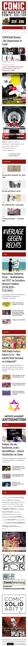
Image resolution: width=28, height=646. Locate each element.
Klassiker (10, 512)
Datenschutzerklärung (20, 644)
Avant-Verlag (19, 497)
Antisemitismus (5, 497)
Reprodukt (11, 519)
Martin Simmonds (15, 144)
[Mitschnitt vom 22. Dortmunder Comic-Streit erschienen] (6, 485)
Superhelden (12, 526)
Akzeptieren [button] (10, 644)
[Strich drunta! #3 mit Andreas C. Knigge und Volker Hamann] (6, 386)
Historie (17, 509)
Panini (14, 517)
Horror (21, 509)
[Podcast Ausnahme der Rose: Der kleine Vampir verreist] (6, 378)
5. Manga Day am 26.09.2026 (18, 320)
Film (6, 188)
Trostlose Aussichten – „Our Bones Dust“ (13, 219)
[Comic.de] (14, 8)
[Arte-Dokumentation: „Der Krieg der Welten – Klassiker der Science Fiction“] (6, 469)
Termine (5, 254)
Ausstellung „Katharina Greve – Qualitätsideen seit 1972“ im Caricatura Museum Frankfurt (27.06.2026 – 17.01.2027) (13, 282)
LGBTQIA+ (18, 512)
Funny (13, 506)
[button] (14, 21)
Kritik (3, 172)
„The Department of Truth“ (11, 69)
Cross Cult (21, 502)
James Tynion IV (6, 144)
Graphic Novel (8, 508)
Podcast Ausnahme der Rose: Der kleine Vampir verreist (18, 376)
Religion (5, 519)
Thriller (19, 526)
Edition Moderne (15, 504)
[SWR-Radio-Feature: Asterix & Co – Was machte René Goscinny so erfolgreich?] (14, 348)
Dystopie (10, 142)
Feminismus (9, 506)
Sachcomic (18, 519)
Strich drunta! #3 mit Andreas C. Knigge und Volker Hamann (19, 384)
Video (3, 202)
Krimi (15, 512)
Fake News (16, 142)
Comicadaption (16, 500)
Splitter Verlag (14, 146)
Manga (10, 514)
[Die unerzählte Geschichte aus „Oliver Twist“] (14, 171)
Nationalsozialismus (6, 517)
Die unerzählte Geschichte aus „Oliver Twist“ (13, 176)
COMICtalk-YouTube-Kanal (15, 67)
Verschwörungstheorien (8, 150)
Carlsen (9, 500)
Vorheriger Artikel (15, 154)
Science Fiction (5, 146)
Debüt (6, 504)
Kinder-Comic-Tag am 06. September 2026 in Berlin (18, 303)
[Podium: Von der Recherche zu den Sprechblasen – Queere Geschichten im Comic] (14, 441)
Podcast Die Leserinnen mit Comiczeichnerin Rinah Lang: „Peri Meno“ (18, 392)
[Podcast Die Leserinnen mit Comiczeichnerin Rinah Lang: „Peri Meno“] (6, 394)
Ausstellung (11, 497)
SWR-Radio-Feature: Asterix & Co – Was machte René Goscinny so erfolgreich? (12, 356)
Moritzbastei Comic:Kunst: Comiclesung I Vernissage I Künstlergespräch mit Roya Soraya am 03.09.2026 (18, 313)
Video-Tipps (6, 425)
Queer (3, 519)
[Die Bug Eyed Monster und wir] (14, 187)
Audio (3, 188)
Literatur (5, 514)
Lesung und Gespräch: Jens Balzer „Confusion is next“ (18, 475)
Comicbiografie (5, 502)
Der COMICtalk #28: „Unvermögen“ (13, 204)
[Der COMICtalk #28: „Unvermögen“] (14, 200)
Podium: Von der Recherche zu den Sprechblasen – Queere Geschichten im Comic (13, 449)
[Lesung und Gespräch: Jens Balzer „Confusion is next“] (6, 477)
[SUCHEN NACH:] (14, 31)
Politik (22, 144)
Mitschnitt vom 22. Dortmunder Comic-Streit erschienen (18, 484)
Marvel (13, 514)
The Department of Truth (8, 148)
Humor (4, 512)
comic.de (7, 64)
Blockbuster (4, 500)
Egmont (21, 504)
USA (22, 526)
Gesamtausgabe (19, 506)
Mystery (17, 514)
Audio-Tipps (6, 332)
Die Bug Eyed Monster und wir (11, 191)
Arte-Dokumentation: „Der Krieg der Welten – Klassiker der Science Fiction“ (18, 468)
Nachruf (20, 514)
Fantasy (4, 506)
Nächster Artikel (13, 156)
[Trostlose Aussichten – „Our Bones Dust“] (14, 214)
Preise (23, 517)
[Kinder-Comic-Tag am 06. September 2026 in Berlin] (6, 306)
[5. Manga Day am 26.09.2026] (6, 323)
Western (4, 528)
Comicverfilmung (14, 502)
